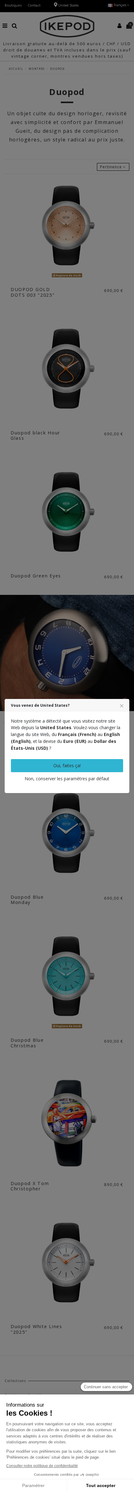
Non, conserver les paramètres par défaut (67, 779)
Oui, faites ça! (67, 765)
